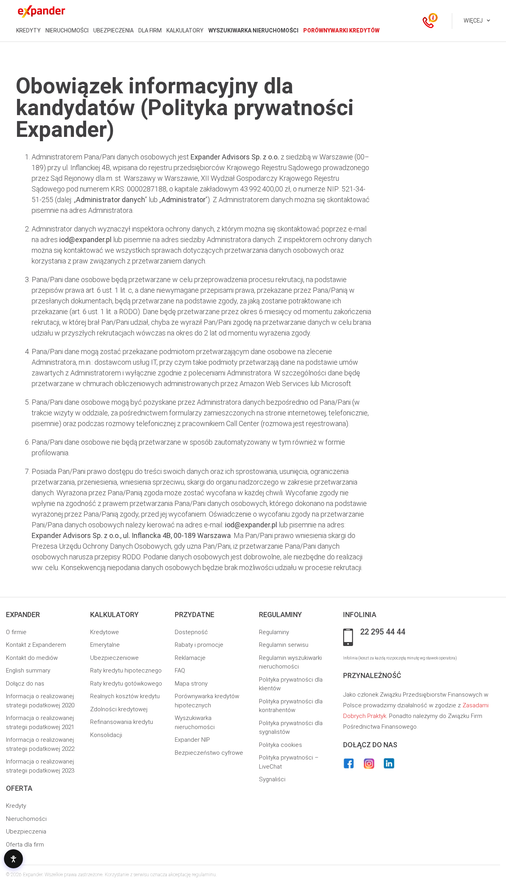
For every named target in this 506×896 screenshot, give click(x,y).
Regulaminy (274, 632)
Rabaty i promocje (199, 644)
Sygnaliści (272, 779)
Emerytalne (105, 644)
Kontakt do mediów (32, 657)
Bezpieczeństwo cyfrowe (209, 752)
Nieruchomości (26, 818)
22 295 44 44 (382, 632)
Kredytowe (104, 632)
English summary (28, 670)
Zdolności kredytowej (118, 709)
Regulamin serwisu (283, 644)
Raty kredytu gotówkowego (126, 683)
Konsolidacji (106, 735)
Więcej (473, 20)
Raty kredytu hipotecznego (126, 670)
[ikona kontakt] (428, 21)
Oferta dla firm (25, 844)
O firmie (16, 632)
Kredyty (16, 805)
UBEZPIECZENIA (113, 30)
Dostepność (191, 632)
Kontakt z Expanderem (36, 644)
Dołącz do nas (25, 683)
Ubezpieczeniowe (114, 657)
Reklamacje (190, 657)
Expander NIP (192, 739)
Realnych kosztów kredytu (125, 696)
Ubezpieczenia (26, 831)
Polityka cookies (280, 744)
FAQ (180, 670)
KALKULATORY (185, 30)
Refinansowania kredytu (121, 722)
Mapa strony (191, 683)
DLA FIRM (150, 30)
